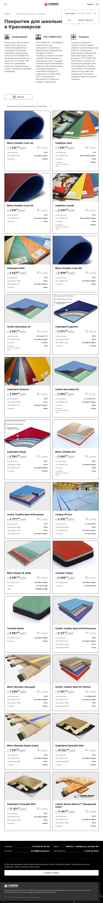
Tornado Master (15, 628)
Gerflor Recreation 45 (18, 327)
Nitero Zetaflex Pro (65, 452)
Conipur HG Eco (63, 514)
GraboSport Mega (16, 452)
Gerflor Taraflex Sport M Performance (75, 628)
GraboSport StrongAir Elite (21, 804)
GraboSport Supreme (66, 327)
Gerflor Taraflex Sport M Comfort (73, 687)
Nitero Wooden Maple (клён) (22, 745)
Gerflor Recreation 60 (67, 389)
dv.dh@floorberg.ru (40, 851)
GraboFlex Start (63, 143)
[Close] (95, 13)
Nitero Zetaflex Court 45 (20, 143)
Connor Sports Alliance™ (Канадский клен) (75, 805)
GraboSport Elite (16, 268)
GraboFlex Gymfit (64, 205)
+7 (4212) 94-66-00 (41, 846)
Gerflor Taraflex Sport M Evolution (25, 514)
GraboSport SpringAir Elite (69, 745)
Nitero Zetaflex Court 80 (68, 268)
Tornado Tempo (64, 573)
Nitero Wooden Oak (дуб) (21, 687)
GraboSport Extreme (18, 389)
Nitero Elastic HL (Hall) (19, 573)
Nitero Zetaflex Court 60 (20, 205)
